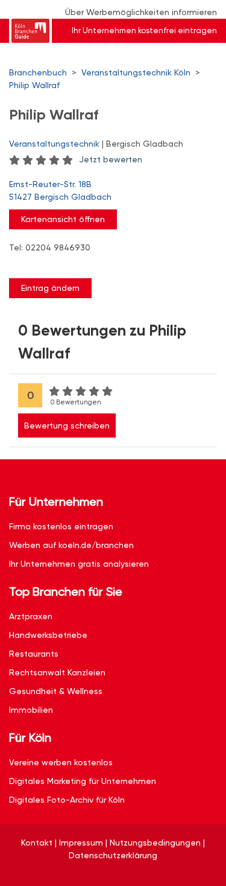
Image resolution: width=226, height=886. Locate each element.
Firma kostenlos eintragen (61, 526)
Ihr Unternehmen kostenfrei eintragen (144, 30)
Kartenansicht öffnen (63, 219)
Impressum (81, 842)
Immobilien (31, 710)
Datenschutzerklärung (113, 855)
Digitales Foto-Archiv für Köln (67, 800)
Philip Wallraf (34, 85)
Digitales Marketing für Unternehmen (82, 781)
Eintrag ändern (50, 288)
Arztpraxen (30, 616)
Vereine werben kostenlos (61, 762)
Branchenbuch (38, 72)
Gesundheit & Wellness (55, 691)
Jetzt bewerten (110, 159)
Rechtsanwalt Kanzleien (57, 672)
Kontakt (36, 842)
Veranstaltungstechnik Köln (135, 72)
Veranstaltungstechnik (54, 143)
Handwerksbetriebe (48, 635)
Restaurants (33, 653)
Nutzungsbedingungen (155, 842)
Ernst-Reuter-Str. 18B (60, 190)
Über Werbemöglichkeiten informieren (141, 12)
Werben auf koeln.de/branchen (71, 545)
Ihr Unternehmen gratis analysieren (79, 564)
